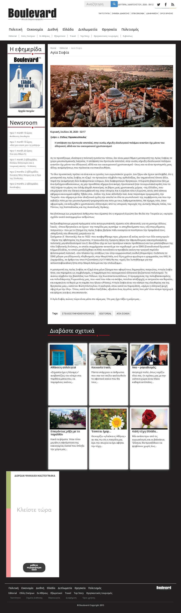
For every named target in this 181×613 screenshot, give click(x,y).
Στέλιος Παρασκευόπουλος (73, 137)
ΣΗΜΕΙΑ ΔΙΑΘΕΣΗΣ (120, 13)
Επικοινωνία (54, 597)
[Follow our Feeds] (172, 4)
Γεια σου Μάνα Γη (18, 154)
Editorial (13, 36)
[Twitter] (158, 4)
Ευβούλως (128, 36)
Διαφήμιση (71, 597)
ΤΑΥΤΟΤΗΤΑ (104, 13)
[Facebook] (165, 4)
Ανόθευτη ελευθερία (20, 136)
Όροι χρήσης (88, 597)
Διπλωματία (87, 29)
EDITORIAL (105, 313)
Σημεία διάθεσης (34, 597)
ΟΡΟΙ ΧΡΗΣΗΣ (166, 13)
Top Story (84, 36)
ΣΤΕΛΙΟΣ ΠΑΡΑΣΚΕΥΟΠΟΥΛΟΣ (78, 313)
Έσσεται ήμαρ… (101, 431)
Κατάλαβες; (15, 187)
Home (53, 48)
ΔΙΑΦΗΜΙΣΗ (152, 13)
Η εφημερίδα (26, 49)
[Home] (32, 13)
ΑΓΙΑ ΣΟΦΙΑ (123, 313)
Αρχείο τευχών (26, 110)
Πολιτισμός (130, 29)
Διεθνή (53, 29)
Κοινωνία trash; (101, 367)
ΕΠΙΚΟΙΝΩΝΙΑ (138, 13)
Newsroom (23, 122)
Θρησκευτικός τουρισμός (106, 36)
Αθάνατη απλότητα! (63, 367)
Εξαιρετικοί (59, 36)
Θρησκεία (109, 29)
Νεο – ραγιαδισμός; (144, 367)
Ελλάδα (68, 29)
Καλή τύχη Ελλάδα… (145, 431)
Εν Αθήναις (44, 36)
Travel (73, 36)
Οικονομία (35, 29)
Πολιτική (15, 29)
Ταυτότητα (15, 597)
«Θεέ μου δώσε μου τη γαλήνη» (25, 145)
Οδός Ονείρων (28, 36)
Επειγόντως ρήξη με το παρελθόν (65, 432)
